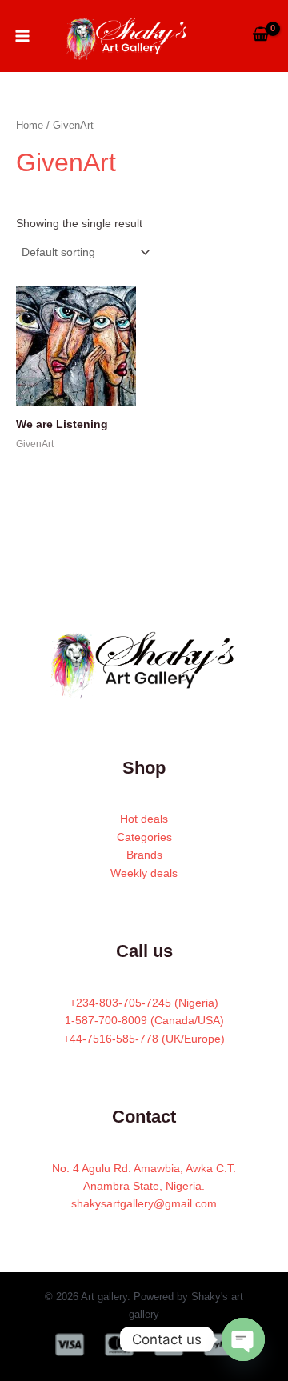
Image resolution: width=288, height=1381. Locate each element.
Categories (144, 837)
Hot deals (144, 818)
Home (29, 125)
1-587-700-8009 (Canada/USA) (144, 1020)
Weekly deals (144, 873)
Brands (144, 854)
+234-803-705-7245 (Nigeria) (144, 1002)
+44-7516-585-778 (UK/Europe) (144, 1038)
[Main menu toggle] (22, 36)
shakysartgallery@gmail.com (144, 1203)
